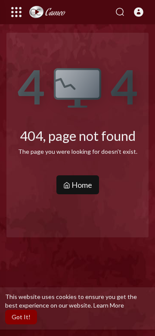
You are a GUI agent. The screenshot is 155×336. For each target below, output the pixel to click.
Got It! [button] (21, 316)
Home (81, 185)
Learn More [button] (108, 305)
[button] (138, 12)
